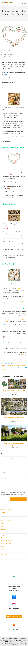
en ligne (24, 315)
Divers (2, 515)
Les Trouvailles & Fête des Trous (8, 520)
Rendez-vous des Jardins (7, 54)
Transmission (4, 552)
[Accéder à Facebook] (14, 596)
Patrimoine (3, 532)
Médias (2, 523)
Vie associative (4, 554)
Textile (2, 549)
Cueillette (3, 512)
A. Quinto (14, 641)
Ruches (2, 546)
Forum (2, 517)
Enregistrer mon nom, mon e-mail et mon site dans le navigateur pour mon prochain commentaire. (13, 493)
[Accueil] (1, 16)
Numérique (3, 529)
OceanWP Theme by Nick (13, 643)
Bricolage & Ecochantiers (10, 52)
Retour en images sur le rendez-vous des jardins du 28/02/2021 (14, 418)
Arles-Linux (14, 644)
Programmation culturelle (6, 540)
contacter (23, 354)
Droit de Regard (11, 640)
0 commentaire (7, 56)
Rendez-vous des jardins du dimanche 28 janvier (14, 444)
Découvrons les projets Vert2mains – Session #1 (14, 391)
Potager (19, 52)
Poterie (2, 537)
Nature (2, 526)
